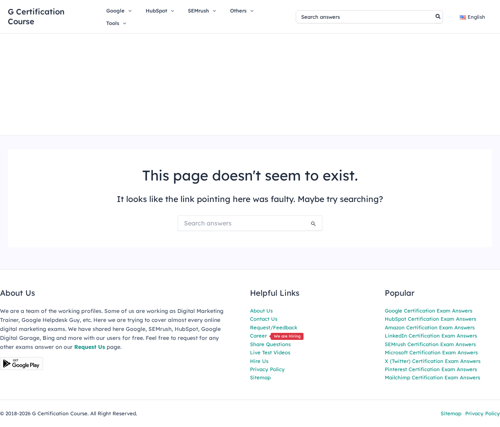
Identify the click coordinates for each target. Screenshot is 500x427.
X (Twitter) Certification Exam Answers (432, 361)
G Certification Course (36, 16)
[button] (128, 10)
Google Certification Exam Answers (428, 310)
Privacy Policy (267, 369)
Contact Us (263, 319)
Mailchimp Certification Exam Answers (432, 377)
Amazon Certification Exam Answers (430, 327)
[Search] (438, 17)
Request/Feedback (273, 327)
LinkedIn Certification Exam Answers (431, 335)
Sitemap (260, 377)
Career (275, 335)
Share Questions (270, 344)
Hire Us (259, 361)
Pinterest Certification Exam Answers (431, 369)
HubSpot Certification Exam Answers (430, 319)
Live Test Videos (270, 352)
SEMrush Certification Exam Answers (430, 344)
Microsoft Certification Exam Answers (431, 352)
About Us (261, 310)
